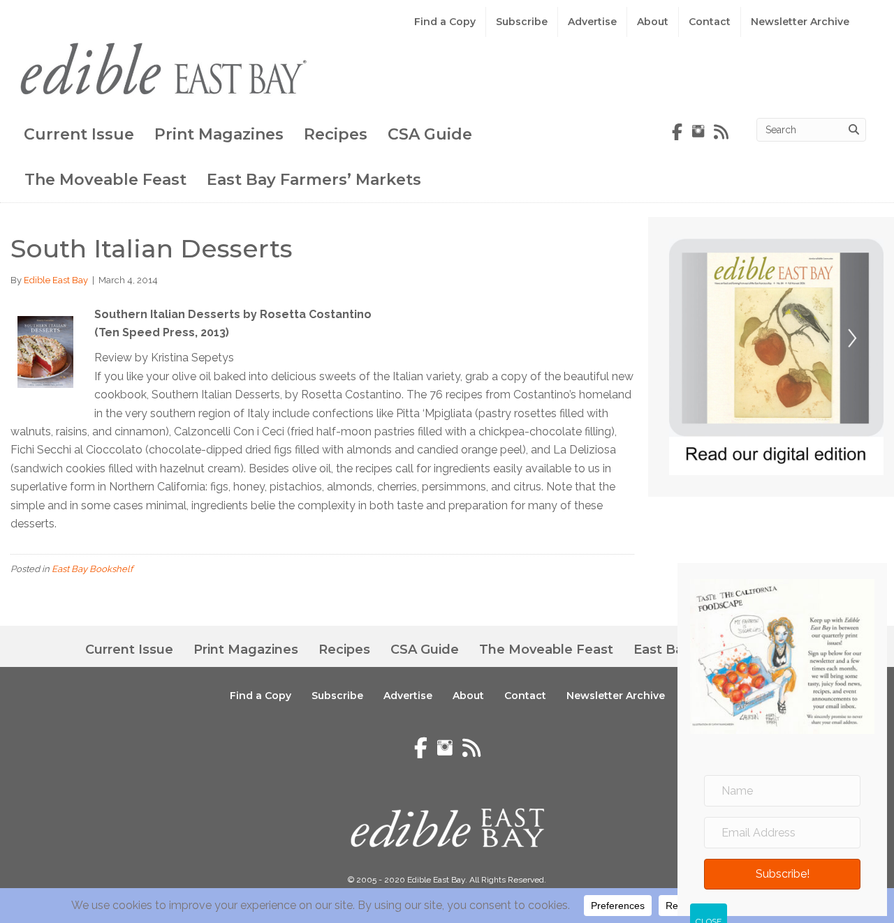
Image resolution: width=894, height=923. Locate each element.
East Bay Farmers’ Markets (314, 179)
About (652, 21)
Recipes (335, 134)
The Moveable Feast (105, 179)
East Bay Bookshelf (92, 569)
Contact (710, 21)
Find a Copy (445, 21)
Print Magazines (219, 134)
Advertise (592, 21)
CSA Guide (430, 134)
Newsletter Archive (800, 21)
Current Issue (79, 134)
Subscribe (522, 21)
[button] (782, 874)
